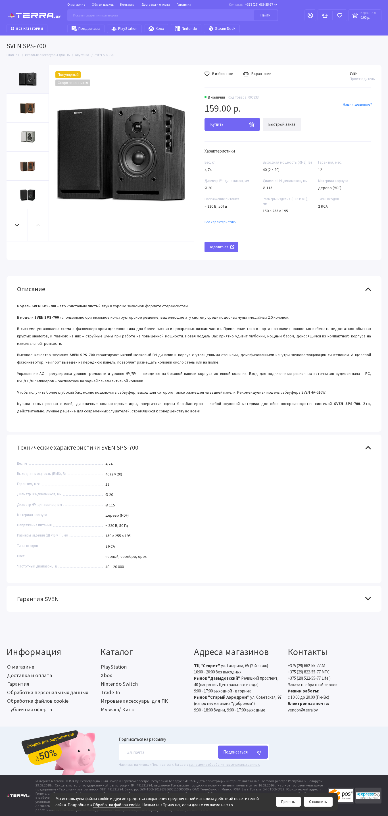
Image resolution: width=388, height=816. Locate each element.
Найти (265, 15)
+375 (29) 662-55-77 (251, 4)
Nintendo (189, 28)
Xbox (160, 28)
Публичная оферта (29, 709)
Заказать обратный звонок (312, 684)
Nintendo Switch (119, 684)
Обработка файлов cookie (117, 804)
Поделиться (218, 247)
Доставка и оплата (155, 4)
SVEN (354, 73)
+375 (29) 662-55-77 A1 (307, 665)
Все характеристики (221, 222)
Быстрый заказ (281, 124)
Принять (288, 801)
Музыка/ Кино (117, 709)
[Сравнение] (325, 15)
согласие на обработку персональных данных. (224, 764)
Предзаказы (89, 28)
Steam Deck (225, 28)
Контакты (127, 4)
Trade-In (110, 692)
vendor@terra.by (303, 710)
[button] (17, 225)
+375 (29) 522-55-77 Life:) (309, 678)
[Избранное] (340, 15)
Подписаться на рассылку (142, 739)
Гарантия (184, 4)
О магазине (76, 4)
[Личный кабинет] (310, 15)
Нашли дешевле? (357, 104)
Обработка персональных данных (47, 692)
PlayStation (127, 28)
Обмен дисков (103, 4)
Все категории (29, 28)
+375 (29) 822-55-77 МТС (308, 672)
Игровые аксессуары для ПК (134, 701)
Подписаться (235, 752)
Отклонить (318, 801)
